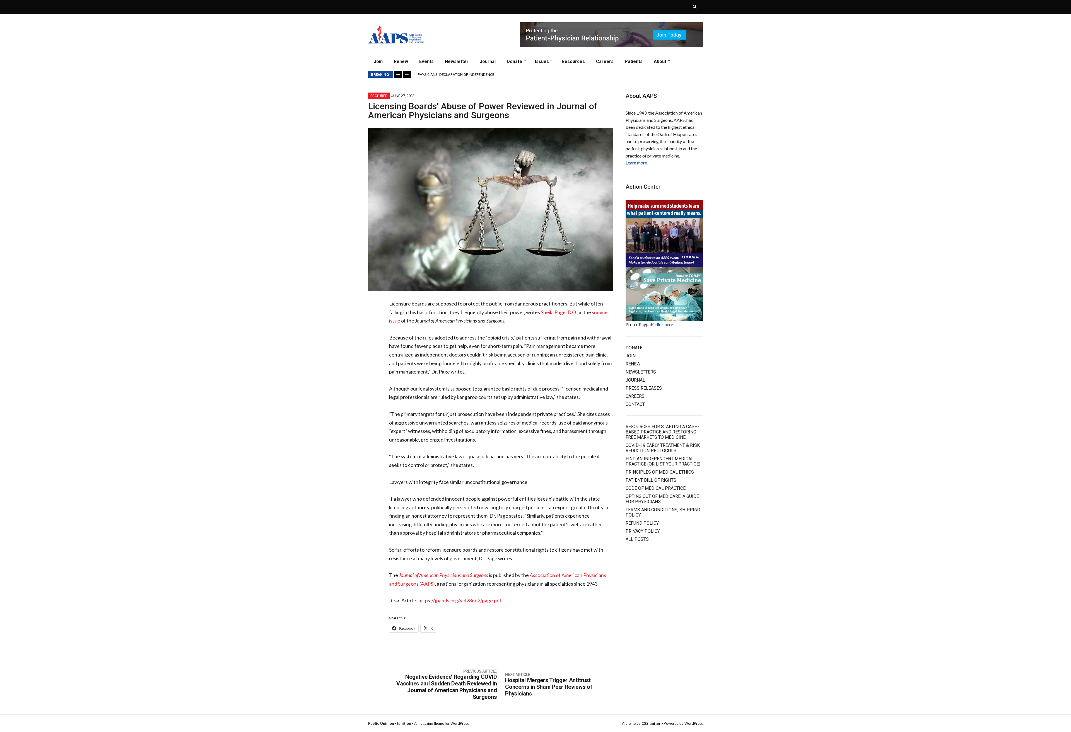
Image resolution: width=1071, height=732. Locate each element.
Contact (635, 404)
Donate (514, 61)
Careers (605, 61)
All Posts (637, 539)
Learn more (636, 162)
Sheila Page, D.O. (559, 312)
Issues (542, 61)
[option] (560, 75)
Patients (634, 61)
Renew (401, 61)
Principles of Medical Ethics (660, 472)
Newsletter (457, 61)
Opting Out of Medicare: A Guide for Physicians (662, 499)
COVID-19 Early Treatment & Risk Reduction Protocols (663, 448)
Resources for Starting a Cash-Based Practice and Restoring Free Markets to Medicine (662, 432)
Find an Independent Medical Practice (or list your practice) (663, 461)
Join (378, 61)
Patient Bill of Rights (651, 480)
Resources (573, 61)
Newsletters (641, 372)
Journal (488, 61)
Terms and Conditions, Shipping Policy (663, 512)
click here (664, 324)
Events (426, 61)
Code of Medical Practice (656, 488)
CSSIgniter (651, 723)
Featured (379, 96)
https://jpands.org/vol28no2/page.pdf (459, 600)
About (660, 61)
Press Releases (644, 388)
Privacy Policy (643, 531)
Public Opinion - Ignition (389, 723)
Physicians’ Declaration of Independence (456, 74)
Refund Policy (642, 523)
